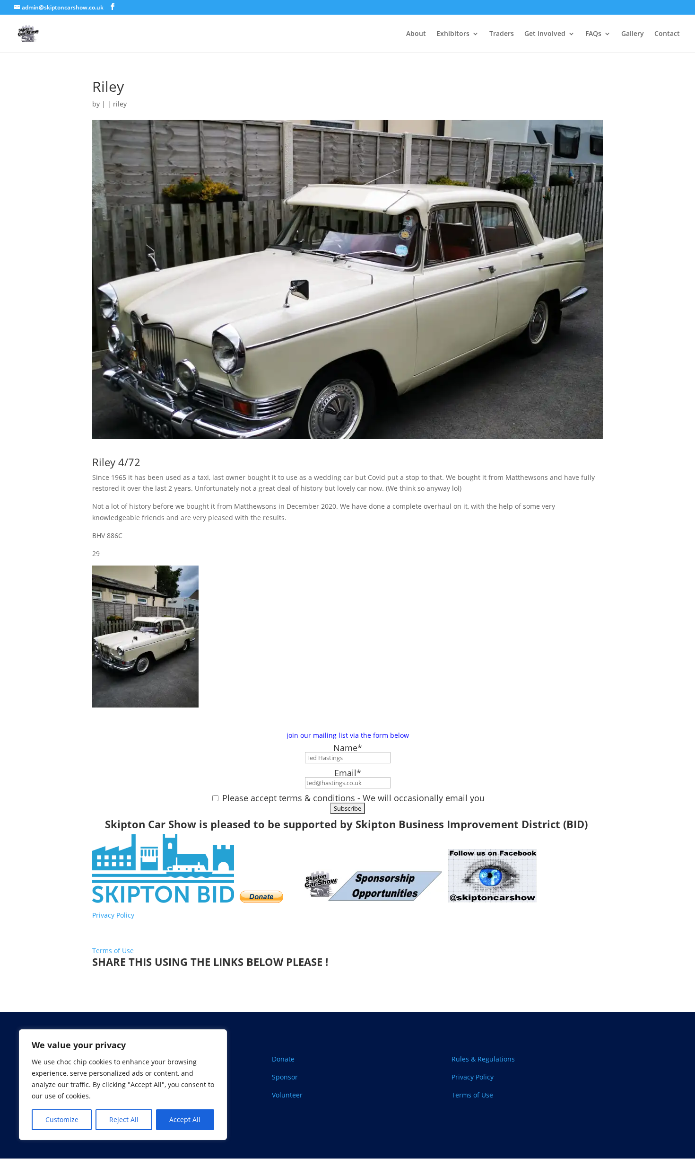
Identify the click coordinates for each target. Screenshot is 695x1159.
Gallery (632, 34)
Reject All (124, 1119)
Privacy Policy (114, 915)
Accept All (184, 1119)
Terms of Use (113, 950)
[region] (123, 1084)
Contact (667, 34)
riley (120, 103)
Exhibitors (452, 34)
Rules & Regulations (483, 1058)
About (416, 34)
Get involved (544, 34)
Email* (347, 773)
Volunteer (287, 1094)
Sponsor (285, 1076)
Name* (347, 747)
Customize (61, 1119)
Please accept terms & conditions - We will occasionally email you (352, 798)
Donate (283, 1058)
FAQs (593, 34)
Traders (501, 34)
